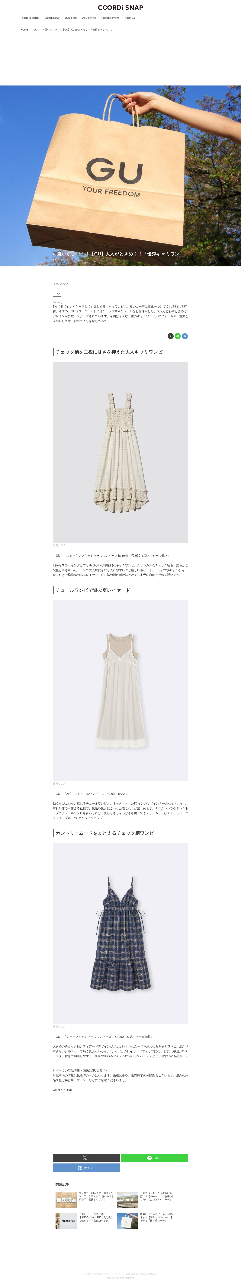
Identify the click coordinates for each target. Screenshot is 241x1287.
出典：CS (235, 264)
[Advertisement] (120, 59)
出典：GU (59, 545)
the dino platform (125, 1277)
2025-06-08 (61, 284)
